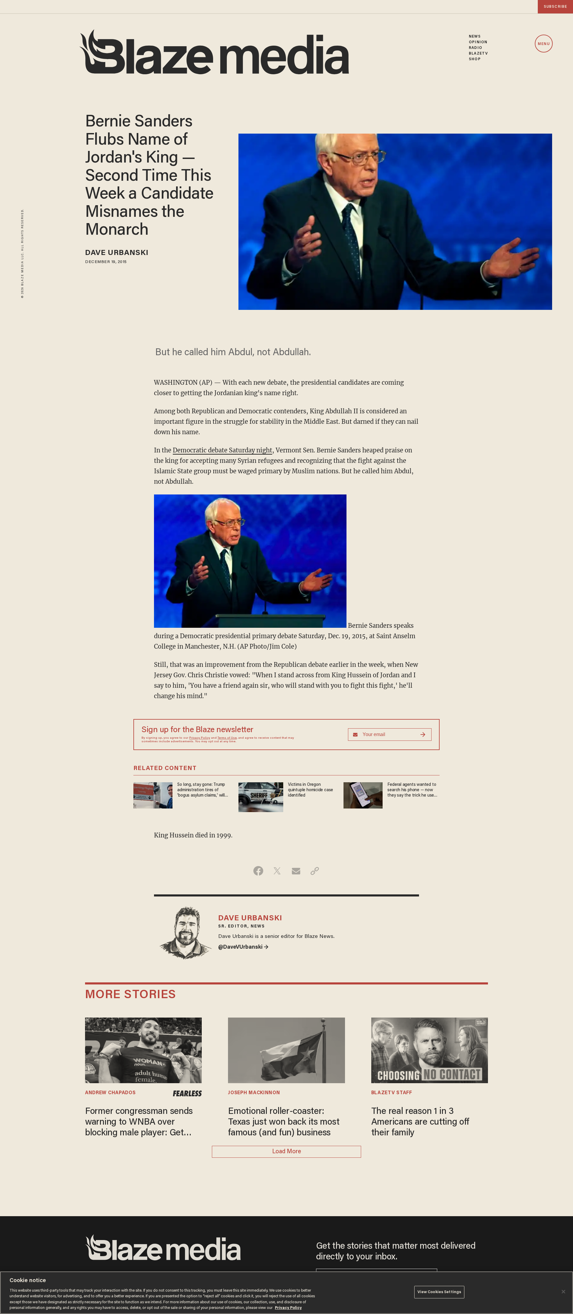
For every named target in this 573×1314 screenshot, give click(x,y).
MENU (543, 44)
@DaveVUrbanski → (243, 947)
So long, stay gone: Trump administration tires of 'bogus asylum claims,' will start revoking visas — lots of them (202, 790)
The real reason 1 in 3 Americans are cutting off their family (420, 1122)
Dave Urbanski (117, 253)
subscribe (555, 7)
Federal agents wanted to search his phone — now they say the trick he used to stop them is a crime (411, 790)
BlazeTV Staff (391, 1093)
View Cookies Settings (439, 1292)
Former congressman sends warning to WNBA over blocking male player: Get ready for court (139, 1123)
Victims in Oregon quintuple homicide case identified (310, 790)
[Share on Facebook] (258, 871)
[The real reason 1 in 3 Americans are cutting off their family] (429, 1049)
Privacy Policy (199, 738)
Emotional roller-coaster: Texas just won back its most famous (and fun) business (283, 1122)
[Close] (563, 1291)
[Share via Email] (296, 871)
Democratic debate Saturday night (222, 450)
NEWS (474, 36)
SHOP (474, 59)
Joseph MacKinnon (254, 1093)
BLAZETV (478, 53)
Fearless (187, 1093)
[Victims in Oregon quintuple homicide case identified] (260, 796)
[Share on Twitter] (277, 871)
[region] (286, 1292)
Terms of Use (227, 738)
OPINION (478, 42)
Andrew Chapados (110, 1093)
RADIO (475, 48)
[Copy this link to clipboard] (315, 871)
